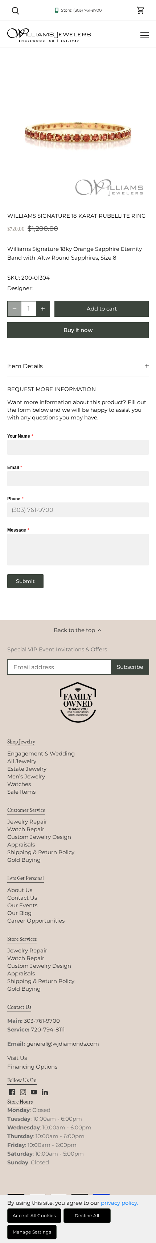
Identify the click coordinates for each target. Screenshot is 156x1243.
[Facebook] (12, 1091)
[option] (78, 131)
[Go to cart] (140, 10)
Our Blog (19, 912)
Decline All (87, 1215)
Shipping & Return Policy (40, 852)
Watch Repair (25, 829)
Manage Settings (32, 1232)
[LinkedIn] (45, 1091)
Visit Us (17, 1057)
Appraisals (21, 844)
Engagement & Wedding (41, 753)
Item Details (25, 366)
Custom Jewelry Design (39, 836)
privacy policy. (119, 1202)
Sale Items (21, 791)
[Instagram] (23, 1091)
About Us (19, 890)
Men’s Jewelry (26, 776)
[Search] (15, 10)
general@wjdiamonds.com (62, 1043)
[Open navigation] (144, 35)
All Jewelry (21, 761)
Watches (19, 784)
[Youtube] (34, 1091)
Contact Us (22, 897)
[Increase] (43, 308)
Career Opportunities (36, 920)
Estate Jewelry (26, 768)
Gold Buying (24, 859)
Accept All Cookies (34, 1215)
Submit (25, 581)
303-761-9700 (42, 1020)
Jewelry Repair (27, 821)
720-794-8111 (48, 1029)
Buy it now (78, 330)
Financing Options (32, 1066)
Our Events (22, 905)
